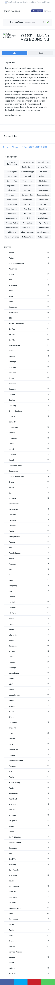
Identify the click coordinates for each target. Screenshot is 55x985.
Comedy (12, 422)
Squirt (11, 881)
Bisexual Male (14, 345)
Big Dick (12, 334)
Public (11, 777)
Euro (10, 493)
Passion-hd (13, 750)
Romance (12, 810)
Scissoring (13, 848)
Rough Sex (13, 821)
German (12, 597)
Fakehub (12, 526)
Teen (11, 914)
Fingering (12, 564)
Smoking (12, 864)
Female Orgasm (15, 553)
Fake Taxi (12, 520)
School (11, 832)
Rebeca (27, 214)
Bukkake (12, 389)
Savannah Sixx (27, 195)
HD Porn (12, 613)
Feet (10, 548)
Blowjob (12, 356)
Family (11, 531)
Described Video (15, 466)
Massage (12, 668)
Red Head (13, 799)
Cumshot (12, 455)
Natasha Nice (27, 237)
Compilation (13, 427)
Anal (10, 280)
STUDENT (13, 903)
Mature (11, 679)
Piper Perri (43, 223)
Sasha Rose (27, 200)
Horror (11, 624)
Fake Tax (12, 515)
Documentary (14, 471)
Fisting (11, 569)
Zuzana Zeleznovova (12, 163)
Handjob (12, 602)
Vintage (12, 957)
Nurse (11, 711)
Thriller (11, 925)
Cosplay (12, 433)
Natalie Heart (43, 237)
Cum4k (11, 449)
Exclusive (12, 498)
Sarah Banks (12, 204)
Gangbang (13, 586)
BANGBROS (13, 313)
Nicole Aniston (43, 232)
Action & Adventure (16, 263)
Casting (12, 400)
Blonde (11, 351)
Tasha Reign (43, 176)
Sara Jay (43, 204)
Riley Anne (12, 214)
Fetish (11, 558)
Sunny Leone (27, 181)
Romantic (12, 815)
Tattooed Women (15, 908)
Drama (11, 482)
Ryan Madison (11, 209)
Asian (11, 296)
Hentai (11, 619)
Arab (11, 291)
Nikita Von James (27, 232)
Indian (11, 630)
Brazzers (12, 373)
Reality (11, 788)
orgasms (12, 728)
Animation (13, 285)
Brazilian (12, 367)
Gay (10, 591)
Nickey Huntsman (12, 237)
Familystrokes (14, 537)
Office (11, 717)
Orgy (11, 733)
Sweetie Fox (12, 181)
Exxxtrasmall (14, 504)
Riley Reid (43, 209)
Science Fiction (15, 843)
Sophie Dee (12, 186)
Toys (11, 935)
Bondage (12, 362)
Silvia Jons (12, 190)
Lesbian (12, 662)
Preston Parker (12, 223)
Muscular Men (14, 695)
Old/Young (13, 722)
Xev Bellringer (43, 162)
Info (14, 53)
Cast (41, 53)
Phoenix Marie (12, 228)
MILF (11, 684)
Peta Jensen (27, 228)
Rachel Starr (43, 218)
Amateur (12, 274)
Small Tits (12, 859)
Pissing (12, 755)
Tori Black (43, 172)
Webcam (12, 968)
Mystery (12, 706)
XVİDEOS (12, 974)
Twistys (12, 946)
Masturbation (14, 673)
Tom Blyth (27, 176)
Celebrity (12, 405)
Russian (12, 826)
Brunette (12, 384)
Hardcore (13, 608)
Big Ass (12, 329)
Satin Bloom (12, 200)
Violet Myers (12, 172)
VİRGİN (11, 963)
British (11, 378)
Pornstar (12, 766)
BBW (10, 318)
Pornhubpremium (16, 761)
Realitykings (13, 793)
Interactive (13, 635)
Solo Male (13, 875)
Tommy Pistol (12, 176)
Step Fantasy (14, 886)
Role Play (12, 804)
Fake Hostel (13, 509)
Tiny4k (11, 930)
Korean (12, 651)
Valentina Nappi (27, 172)
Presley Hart (27, 223)
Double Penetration (16, 477)
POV (10, 772)
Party (11, 744)
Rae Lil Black (27, 218)
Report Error (37, 11)
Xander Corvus (27, 167)
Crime (11, 444)
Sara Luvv (27, 204)
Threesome (13, 919)
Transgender (14, 941)
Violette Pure (43, 167)
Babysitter (13, 307)
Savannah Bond (43, 195)
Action (11, 258)
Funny (11, 580)
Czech (11, 460)
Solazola (27, 186)
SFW (10, 854)
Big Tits (12, 340)
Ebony (11, 487)
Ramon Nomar (11, 218)
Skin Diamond (43, 186)
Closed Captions (15, 411)
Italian (11, 640)
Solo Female (14, 870)
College (12, 416)
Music (11, 701)
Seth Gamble (43, 190)
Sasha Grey (43, 200)
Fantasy (12, 542)
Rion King (27, 209)
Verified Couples (15, 952)
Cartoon (12, 395)
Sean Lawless (11, 195)
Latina (11, 657)
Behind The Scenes (16, 324)
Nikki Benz (12, 232)
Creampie (13, 438)
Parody (12, 739)
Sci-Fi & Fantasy (15, 837)
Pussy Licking (14, 782)
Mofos (11, 690)
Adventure (13, 269)
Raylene (43, 214)
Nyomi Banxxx (43, 228)
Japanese (13, 646)
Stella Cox (43, 181)
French (11, 575)
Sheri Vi (27, 190)
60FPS (11, 252)
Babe (11, 302)
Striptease (13, 897)
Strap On (12, 892)
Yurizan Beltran (27, 162)
